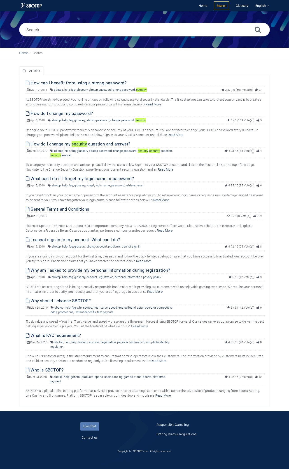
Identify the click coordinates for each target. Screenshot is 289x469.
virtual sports (142, 377)
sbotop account (96, 246)
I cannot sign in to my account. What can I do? (74, 239)
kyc (148, 342)
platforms (159, 377)
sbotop (58, 89)
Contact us (90, 437)
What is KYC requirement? (55, 335)
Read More (153, 104)
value (104, 307)
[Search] (257, 29)
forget (90, 185)
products (87, 377)
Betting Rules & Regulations (176, 434)
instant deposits (85, 312)
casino (108, 377)
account (91, 277)
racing (118, 377)
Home (23, 53)
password (117, 185)
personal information (128, 277)
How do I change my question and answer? (79, 144)
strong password (124, 89)
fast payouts (105, 312)
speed (113, 307)
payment (55, 381)
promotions (65, 312)
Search (38, 53)
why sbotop (84, 307)
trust (96, 307)
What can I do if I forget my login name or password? (81, 178)
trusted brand (127, 307)
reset (140, 185)
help (67, 89)
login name (103, 185)
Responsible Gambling (173, 424)
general (75, 377)
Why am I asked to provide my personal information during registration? (99, 270)
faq (73, 89)
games (128, 377)
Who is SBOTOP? (46, 370)
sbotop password (100, 89)
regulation (56, 346)
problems (114, 246)
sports (99, 377)
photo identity (160, 342)
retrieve (130, 185)
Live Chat (89, 426)
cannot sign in (131, 246)
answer (60, 155)
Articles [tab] (34, 71)
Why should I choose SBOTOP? (60, 300)
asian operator (146, 307)
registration (105, 277)
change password (122, 120)
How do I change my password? (61, 113)
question (160, 150)
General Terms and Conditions (59, 209)
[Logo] (31, 5)
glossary (82, 89)
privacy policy (152, 277)
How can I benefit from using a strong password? (78, 83)
